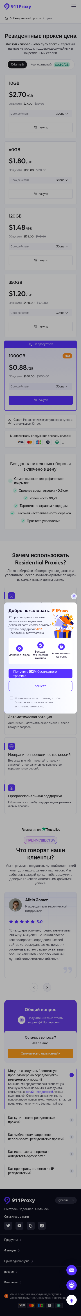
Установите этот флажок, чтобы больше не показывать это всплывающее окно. (38, 702)
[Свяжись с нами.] (71, 1285)
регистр (40, 686)
